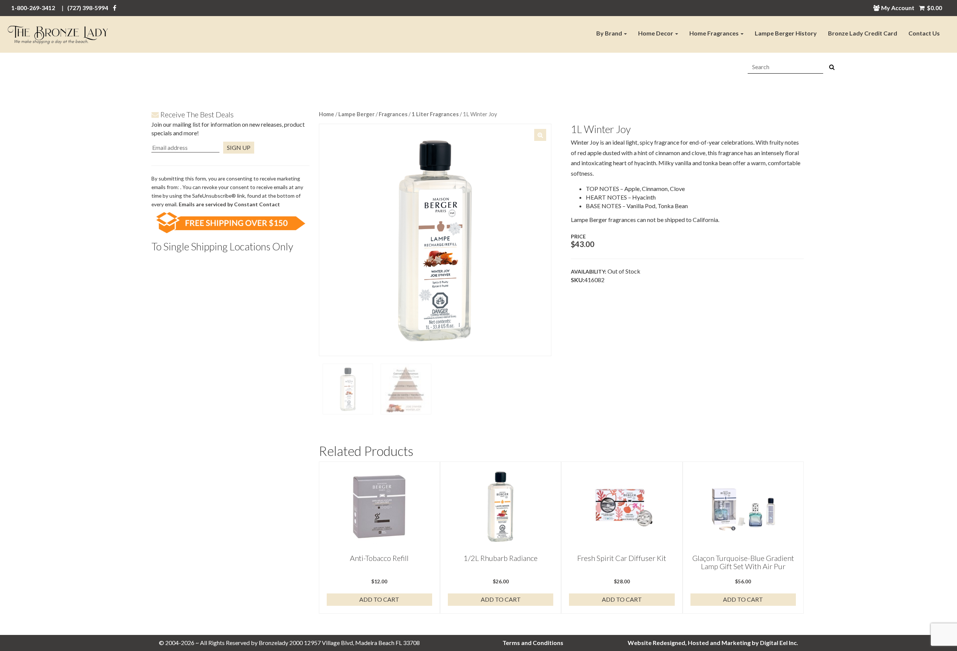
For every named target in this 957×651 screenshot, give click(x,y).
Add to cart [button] (379, 599)
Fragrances (393, 114)
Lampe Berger (356, 114)
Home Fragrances (714, 33)
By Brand (609, 33)
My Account (897, 7)
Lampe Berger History (786, 33)
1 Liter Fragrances (435, 114)
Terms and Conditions (532, 642)
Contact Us (924, 33)
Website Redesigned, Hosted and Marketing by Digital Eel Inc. (713, 642)
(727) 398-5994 (87, 7)
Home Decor (656, 33)
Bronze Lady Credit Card (862, 33)
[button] (540, 135)
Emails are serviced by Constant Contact (229, 204)
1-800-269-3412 (33, 7)
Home (326, 114)
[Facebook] (114, 7)
